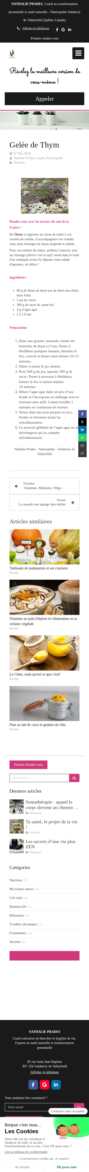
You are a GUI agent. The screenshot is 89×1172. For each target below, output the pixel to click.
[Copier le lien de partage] (82, 453)
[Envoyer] (79, 1107)
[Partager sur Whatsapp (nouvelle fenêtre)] (82, 437)
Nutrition (15, 880)
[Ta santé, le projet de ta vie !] (16, 826)
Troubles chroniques (23, 924)
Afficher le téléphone (35, 28)
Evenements (17, 933)
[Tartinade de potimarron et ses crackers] (44, 546)
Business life (17, 906)
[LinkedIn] (69, 30)
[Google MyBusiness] (63, 30)
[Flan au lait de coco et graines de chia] (44, 703)
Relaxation (16, 915)
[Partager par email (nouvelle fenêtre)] (82, 445)
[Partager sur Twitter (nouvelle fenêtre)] (82, 422)
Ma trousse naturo (21, 889)
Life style (15, 898)
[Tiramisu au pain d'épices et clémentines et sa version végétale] (44, 597)
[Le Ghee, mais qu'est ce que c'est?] (44, 653)
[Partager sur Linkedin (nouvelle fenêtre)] (82, 430)
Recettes (14, 942)
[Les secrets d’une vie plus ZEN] (16, 846)
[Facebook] (57, 30)
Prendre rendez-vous (44, 38)
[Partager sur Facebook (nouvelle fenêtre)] (82, 414)
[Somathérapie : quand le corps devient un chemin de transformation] (16, 806)
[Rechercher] (74, 778)
